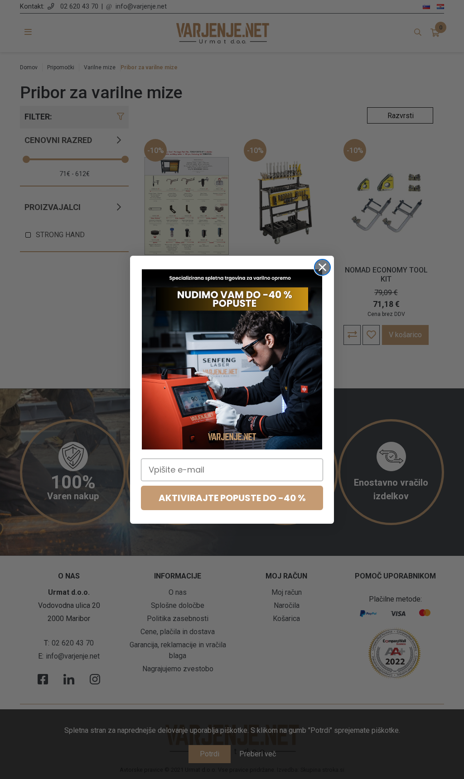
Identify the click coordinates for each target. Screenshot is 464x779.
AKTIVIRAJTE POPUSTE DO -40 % (232, 498)
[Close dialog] (322, 267)
